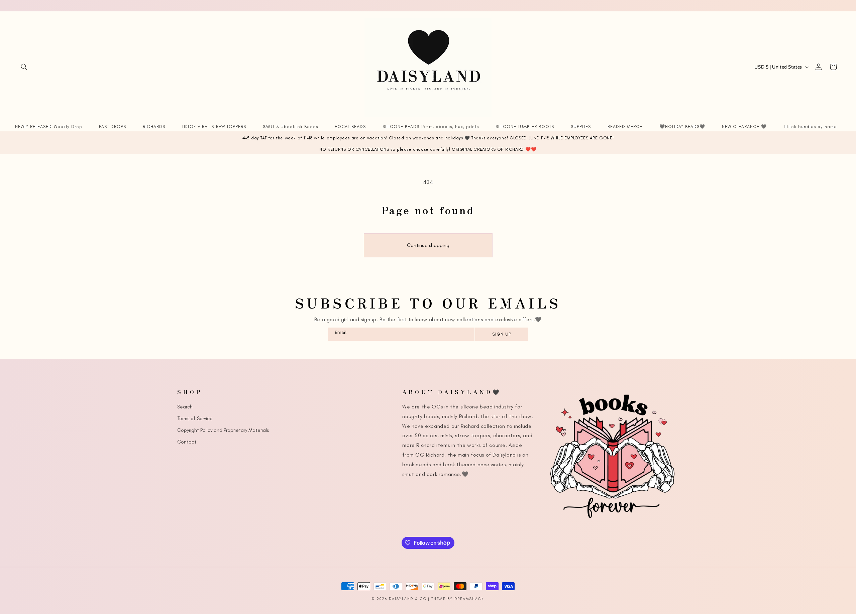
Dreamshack (469, 599)
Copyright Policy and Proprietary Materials (223, 430)
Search (185, 407)
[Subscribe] (501, 334)
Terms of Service (195, 418)
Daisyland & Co (408, 599)
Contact (186, 442)
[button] (24, 66)
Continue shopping (428, 245)
